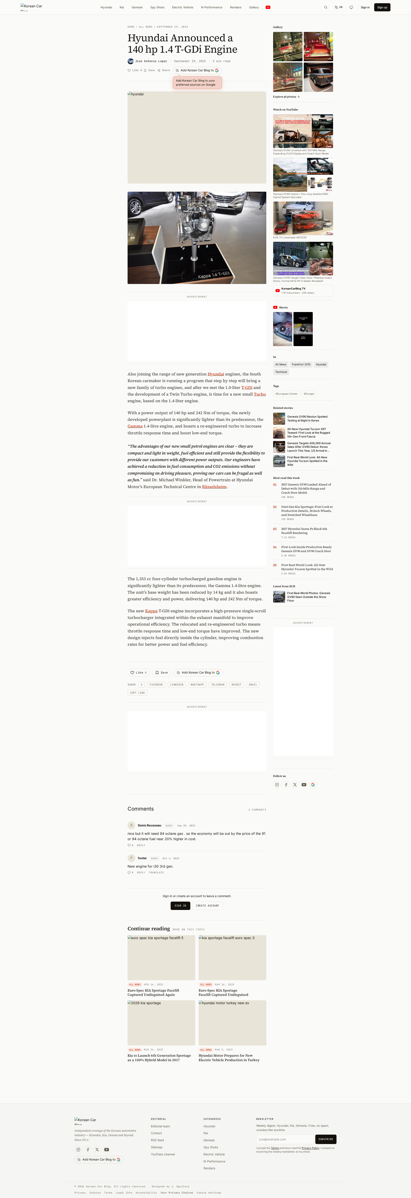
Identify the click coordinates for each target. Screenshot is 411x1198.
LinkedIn (176, 684)
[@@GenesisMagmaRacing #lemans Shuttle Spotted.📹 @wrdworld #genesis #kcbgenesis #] (303, 329)
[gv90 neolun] (287, 77)
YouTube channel (163, 1154)
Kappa (151, 611)
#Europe (309, 393)
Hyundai (106, 7)
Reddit (236, 684)
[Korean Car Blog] (35, 7)
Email (253, 684)
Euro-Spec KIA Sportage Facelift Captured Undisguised (223, 992)
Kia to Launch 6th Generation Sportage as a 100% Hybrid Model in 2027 (159, 1057)
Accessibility (146, 1192)
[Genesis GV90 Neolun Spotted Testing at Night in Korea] (287, 46)
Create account (207, 905)
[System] (351, 7)
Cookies (95, 1192)
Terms (275, 1148)
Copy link (137, 693)
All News (146, 26)
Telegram (218, 684)
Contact (156, 1133)
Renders (235, 7)
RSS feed (157, 1140)
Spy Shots (157, 7)
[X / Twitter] (295, 785)
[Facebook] (286, 785)
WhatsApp (197, 684)
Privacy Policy (310, 1148)
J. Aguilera (180, 1186)
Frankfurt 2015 (301, 364)
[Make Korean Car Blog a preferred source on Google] (313, 785)
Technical (281, 371)
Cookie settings (209, 1192)
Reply (141, 845)
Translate (156, 872)
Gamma (135, 426)
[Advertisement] (197, 331)
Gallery (254, 7)
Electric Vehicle (182, 7)
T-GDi (246, 387)
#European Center (286, 393)
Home (131, 26)
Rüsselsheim (214, 486)
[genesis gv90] (318, 77)
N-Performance (211, 7)
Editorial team (160, 1126)
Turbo (260, 394)
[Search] (326, 7)
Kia (122, 7)
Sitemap (156, 1147)
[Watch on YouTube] (268, 7)
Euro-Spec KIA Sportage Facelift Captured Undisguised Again (153, 992)
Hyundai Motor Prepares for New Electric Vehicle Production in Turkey (229, 1057)
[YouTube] (304, 785)
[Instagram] (277, 785)
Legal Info (124, 1192)
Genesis (137, 7)
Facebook (156, 684)
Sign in (365, 7)
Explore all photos (286, 96)
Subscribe (326, 1139)
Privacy (80, 1192)
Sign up (382, 7)
